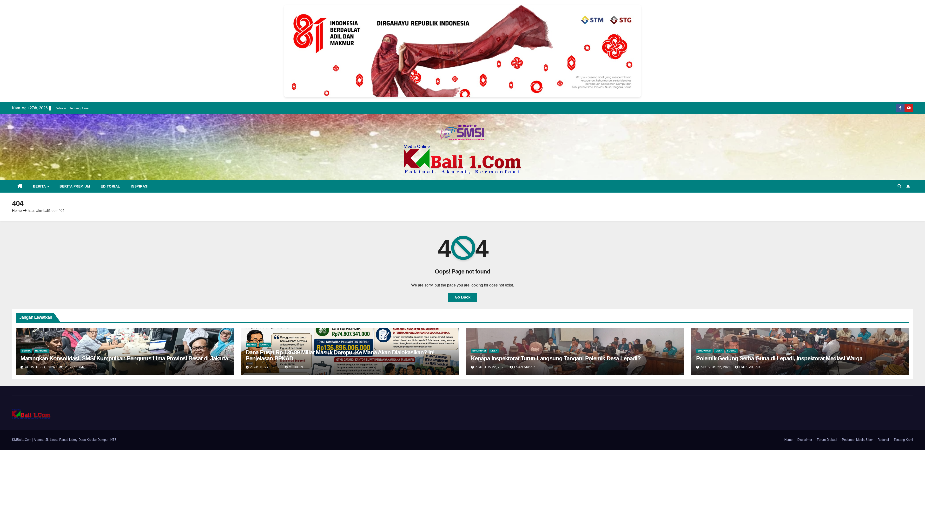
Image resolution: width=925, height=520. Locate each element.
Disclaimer (804, 440)
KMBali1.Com (22, 440)
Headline (41, 350)
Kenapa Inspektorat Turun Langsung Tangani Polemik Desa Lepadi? (556, 358)
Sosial (731, 350)
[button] (899, 186)
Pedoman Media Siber (857, 440)
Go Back (462, 297)
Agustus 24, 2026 (40, 367)
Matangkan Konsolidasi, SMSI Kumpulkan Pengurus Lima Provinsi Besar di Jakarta (124, 358)
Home (17, 210)
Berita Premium (74, 186)
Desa (493, 350)
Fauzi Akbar (74, 367)
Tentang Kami (79, 108)
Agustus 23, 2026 (265, 367)
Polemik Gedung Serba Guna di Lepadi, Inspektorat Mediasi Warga (779, 358)
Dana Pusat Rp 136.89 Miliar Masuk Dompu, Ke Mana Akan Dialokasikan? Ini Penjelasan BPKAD (340, 355)
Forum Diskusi (827, 440)
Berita (40, 186)
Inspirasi (140, 186)
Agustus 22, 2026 (491, 367)
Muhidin (296, 367)
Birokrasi (479, 350)
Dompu (264, 344)
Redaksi (60, 108)
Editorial (110, 186)
